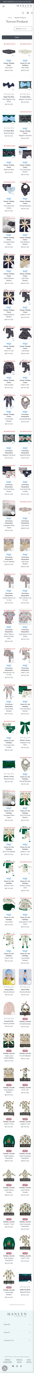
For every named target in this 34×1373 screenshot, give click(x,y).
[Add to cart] (13, 55)
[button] (23, 13)
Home (10, 17)
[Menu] (3, 6)
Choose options (29, 157)
